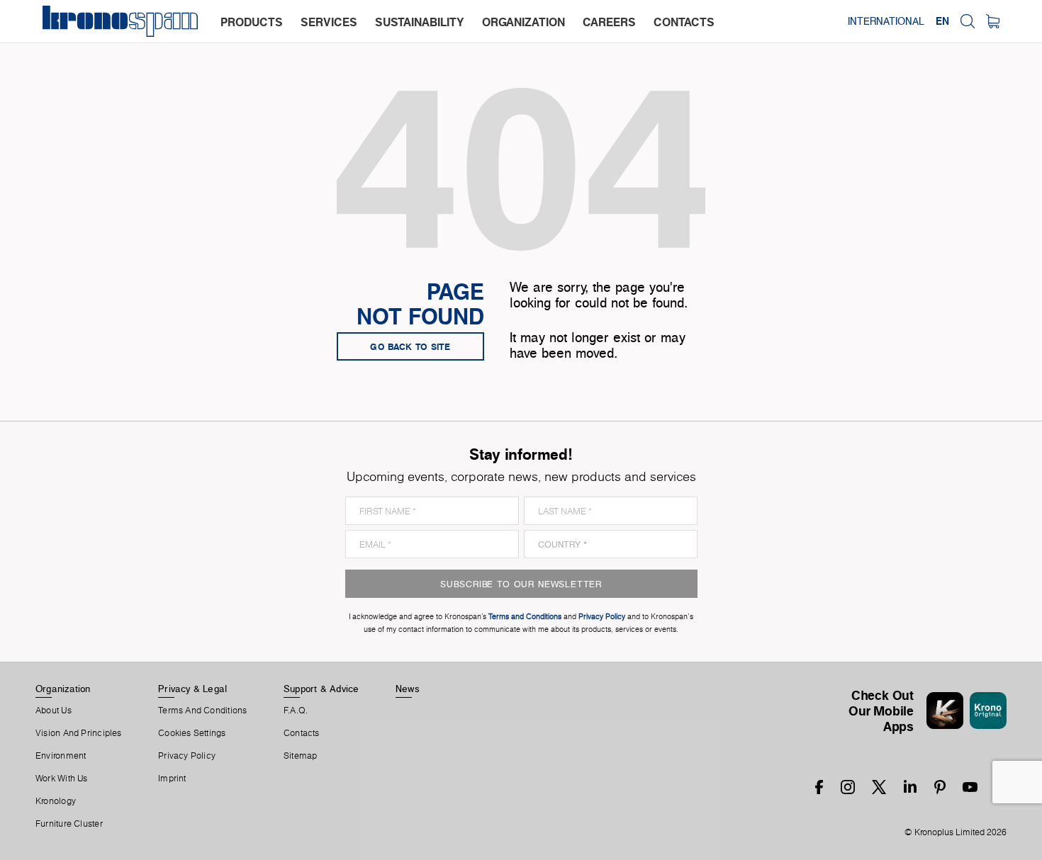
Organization (63, 688)
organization (523, 21)
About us (53, 710)
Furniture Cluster (69, 824)
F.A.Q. (296, 710)
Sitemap (301, 756)
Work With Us (61, 778)
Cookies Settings (192, 733)
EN (942, 21)
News (408, 688)
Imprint (172, 778)
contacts (684, 21)
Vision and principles (78, 733)
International (886, 21)
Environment (60, 756)
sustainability (419, 21)
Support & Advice (321, 688)
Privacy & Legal (192, 688)
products (251, 21)
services (329, 21)
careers (609, 21)
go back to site (410, 346)
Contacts (302, 733)
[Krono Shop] (992, 21)
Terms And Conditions (202, 710)
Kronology (55, 801)
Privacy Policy (186, 756)
